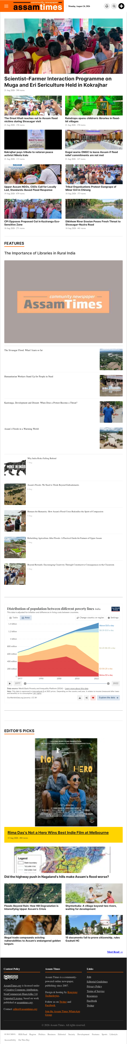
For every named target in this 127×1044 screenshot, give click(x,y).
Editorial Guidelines (97, 981)
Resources (92, 996)
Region (32, 1034)
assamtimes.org (25, 1002)
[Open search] (114, 6)
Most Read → (115, 952)
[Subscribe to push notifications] (107, 6)
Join (89, 976)
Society (71, 1034)
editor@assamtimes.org (25, 1009)
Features (14, 243)
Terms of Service (96, 991)
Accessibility (10, 1039)
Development (83, 1034)
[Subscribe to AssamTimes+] (121, 6)
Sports (104, 1034)
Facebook (50, 1005)
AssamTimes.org (12, 985)
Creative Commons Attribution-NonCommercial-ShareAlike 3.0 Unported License (21, 994)
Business (52, 1034)
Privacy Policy (94, 986)
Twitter (63, 1001)
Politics (42, 1034)
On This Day (24, 1039)
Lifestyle (114, 1034)
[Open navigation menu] (6, 6)
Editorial (62, 1034)
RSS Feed (23, 1034)
